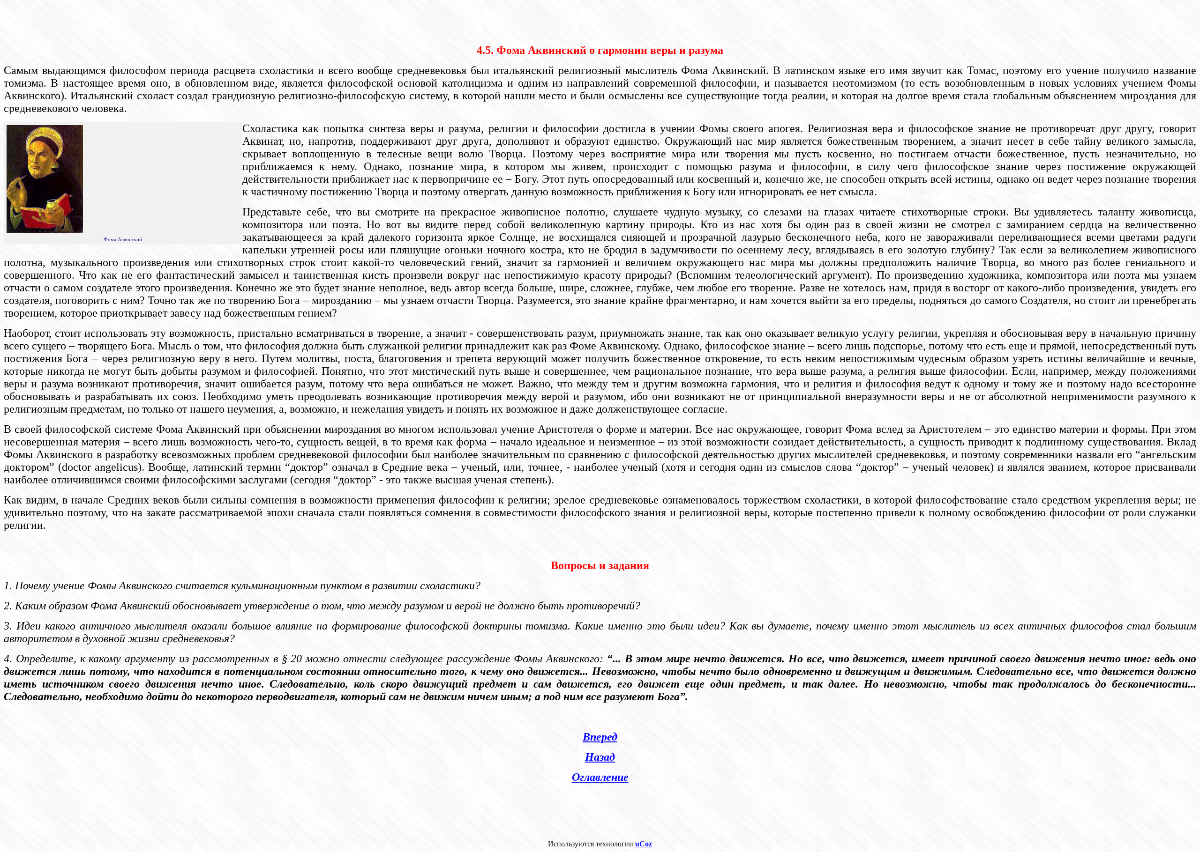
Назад (600, 757)
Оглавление (600, 777)
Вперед (600, 737)
